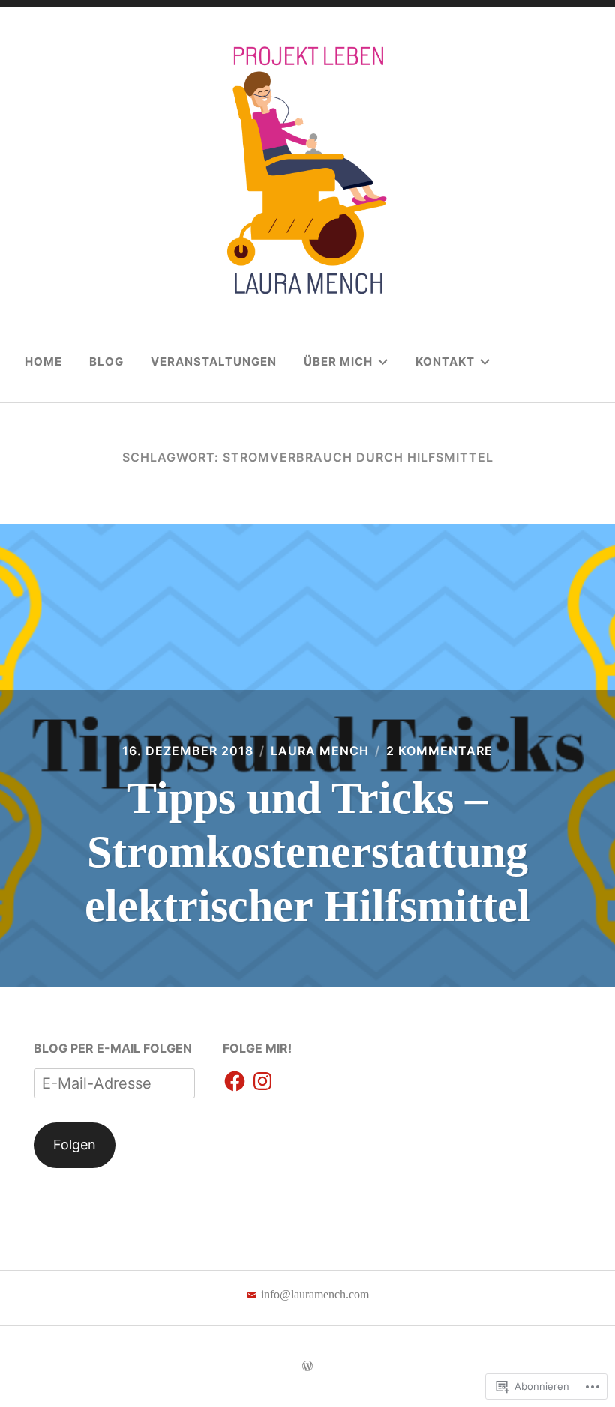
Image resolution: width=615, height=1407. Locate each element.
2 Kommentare (439, 750)
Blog (106, 361)
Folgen (74, 1144)
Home (43, 361)
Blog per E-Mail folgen (113, 1048)
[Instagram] (262, 1082)
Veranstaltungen (214, 361)
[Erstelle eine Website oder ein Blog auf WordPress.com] (307, 1366)
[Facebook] (235, 1082)
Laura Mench (320, 750)
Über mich (338, 361)
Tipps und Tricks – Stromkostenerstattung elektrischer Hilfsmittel (307, 852)
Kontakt (445, 361)
